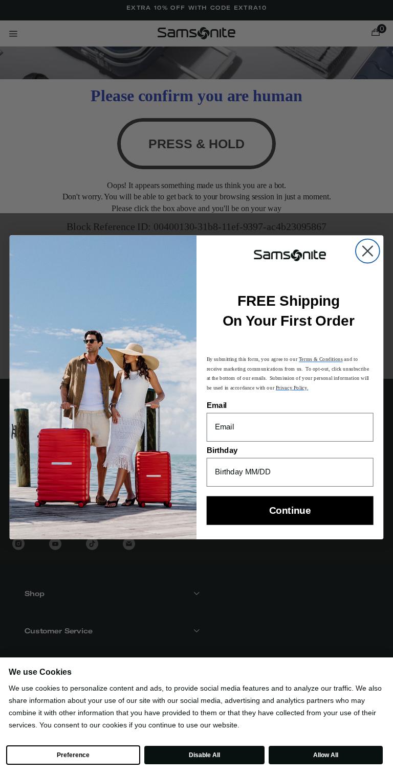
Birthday (222, 451)
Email (217, 406)
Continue (290, 511)
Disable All (204, 755)
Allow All (325, 755)
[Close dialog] (368, 251)
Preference (73, 755)
